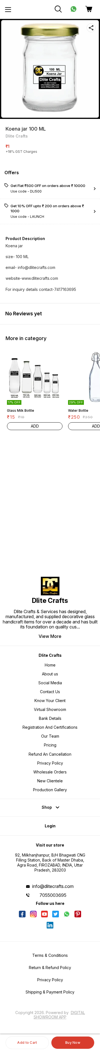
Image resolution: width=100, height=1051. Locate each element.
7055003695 (52, 895)
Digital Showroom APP (59, 1014)
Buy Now (72, 1042)
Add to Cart (27, 1042)
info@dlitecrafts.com (53, 886)
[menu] (8, 9)
